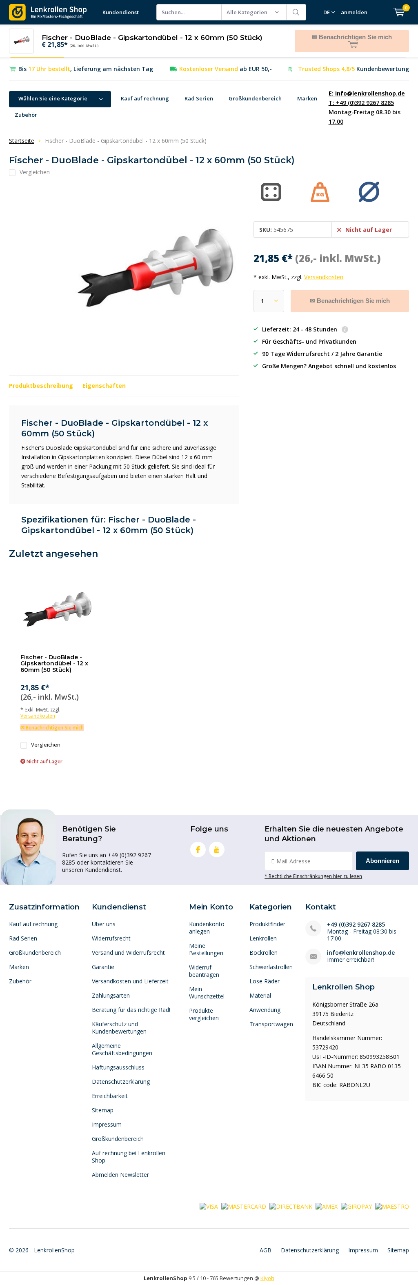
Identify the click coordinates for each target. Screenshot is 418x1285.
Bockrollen (263, 952)
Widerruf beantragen (204, 970)
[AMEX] (327, 1205)
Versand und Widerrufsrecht (128, 952)
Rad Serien (199, 98)
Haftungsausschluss (118, 1067)
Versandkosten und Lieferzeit (130, 981)
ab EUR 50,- (225, 69)
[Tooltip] (345, 330)
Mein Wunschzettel (207, 992)
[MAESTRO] (392, 1205)
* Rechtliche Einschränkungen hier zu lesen (313, 876)
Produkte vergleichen (204, 1014)
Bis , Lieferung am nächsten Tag (85, 69)
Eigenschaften (104, 385)
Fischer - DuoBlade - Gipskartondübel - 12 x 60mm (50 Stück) (54, 664)
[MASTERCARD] (243, 1205)
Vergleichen (45, 744)
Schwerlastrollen (271, 967)
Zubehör (26, 114)
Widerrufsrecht (111, 938)
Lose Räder (264, 981)
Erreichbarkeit (110, 1096)
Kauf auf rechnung (145, 98)
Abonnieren (382, 860)
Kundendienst (120, 12)
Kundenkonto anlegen (207, 927)
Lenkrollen (263, 938)
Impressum (107, 1124)
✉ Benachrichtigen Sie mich (350, 300)
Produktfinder (267, 924)
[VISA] (209, 1205)
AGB (265, 1250)
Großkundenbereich (255, 98)
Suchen (296, 12)
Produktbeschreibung (41, 385)
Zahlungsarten (111, 995)
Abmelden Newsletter (120, 1174)
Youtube (217, 849)
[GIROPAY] (356, 1205)
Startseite (21, 141)
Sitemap (102, 1110)
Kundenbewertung (353, 69)
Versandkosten (323, 277)
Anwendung (264, 1010)
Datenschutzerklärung (121, 1081)
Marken (307, 98)
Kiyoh (267, 1278)
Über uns (104, 924)
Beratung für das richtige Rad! (131, 1010)
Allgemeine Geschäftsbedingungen (122, 1049)
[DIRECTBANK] (290, 1205)
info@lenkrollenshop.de (361, 952)
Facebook (198, 849)
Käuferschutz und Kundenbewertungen (119, 1027)
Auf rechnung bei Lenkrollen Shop (128, 1156)
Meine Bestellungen (206, 949)
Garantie (103, 967)
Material (260, 995)
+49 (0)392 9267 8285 (356, 924)
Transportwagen (271, 1024)
